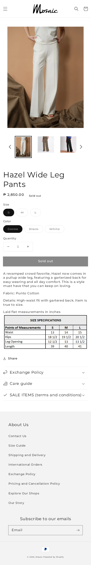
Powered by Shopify (53, 557)
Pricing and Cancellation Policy (34, 483)
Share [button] (13, 358)
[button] (5, 9)
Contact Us (17, 436)
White (54, 229)
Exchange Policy (22, 474)
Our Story (16, 503)
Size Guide (17, 445)
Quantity (9, 238)
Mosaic (39, 557)
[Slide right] (80, 147)
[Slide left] (10, 147)
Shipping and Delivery (27, 455)
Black (34, 229)
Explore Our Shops (23, 493)
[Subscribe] (78, 530)
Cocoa (13, 229)
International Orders (25, 464)
